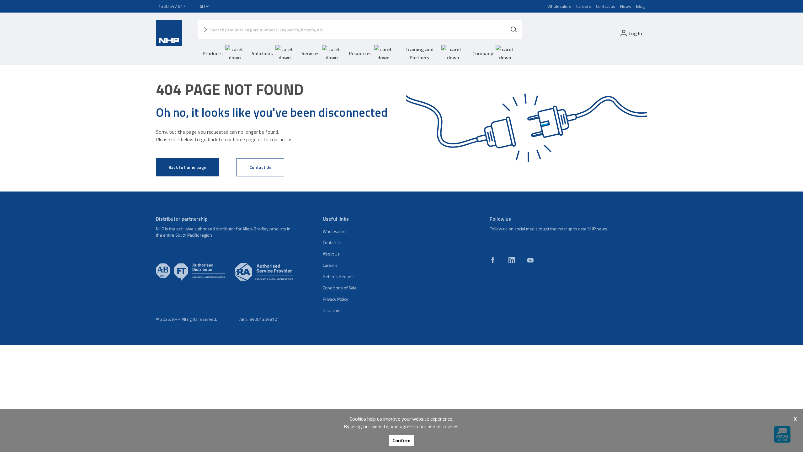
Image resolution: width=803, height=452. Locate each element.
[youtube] (530, 260)
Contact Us (260, 167)
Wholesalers (559, 6)
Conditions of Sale (340, 287)
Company (482, 53)
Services (310, 53)
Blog (640, 6)
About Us (331, 253)
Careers (583, 6)
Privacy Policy (335, 299)
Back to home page (187, 167)
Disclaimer (332, 310)
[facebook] (493, 260)
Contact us (605, 6)
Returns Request (339, 276)
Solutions (262, 53)
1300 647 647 (171, 6)
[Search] (514, 29)
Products (213, 53)
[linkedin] (511, 260)
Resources (360, 53)
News (625, 6)
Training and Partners (419, 53)
